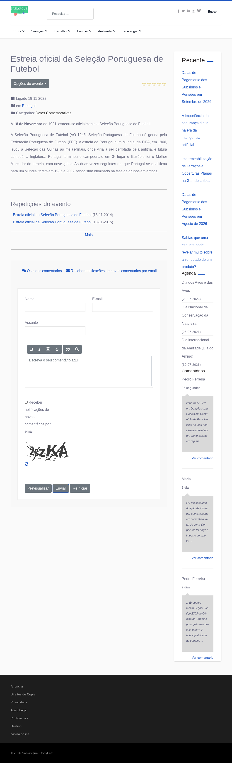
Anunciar (17, 686)
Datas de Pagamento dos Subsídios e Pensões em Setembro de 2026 (196, 87)
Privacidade (19, 702)
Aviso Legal (19, 710)
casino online (20, 734)
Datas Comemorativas (53, 113)
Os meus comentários (44, 271)
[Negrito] (31, 349)
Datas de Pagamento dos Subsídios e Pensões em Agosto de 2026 (194, 209)
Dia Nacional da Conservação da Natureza (195, 315)
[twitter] (183, 11)
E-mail (97, 299)
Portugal (29, 106)
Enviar (61, 488)
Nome (29, 299)
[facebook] (178, 11)
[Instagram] (193, 11)
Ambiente (105, 31)
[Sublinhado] (48, 349)
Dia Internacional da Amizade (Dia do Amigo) (197, 348)
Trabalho (60, 31)
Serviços (37, 31)
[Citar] (67, 349)
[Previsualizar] (77, 349)
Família (82, 31)
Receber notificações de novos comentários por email (113, 271)
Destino (16, 726)
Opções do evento (29, 83)
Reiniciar (80, 488)
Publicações (19, 718)
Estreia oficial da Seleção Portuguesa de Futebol (52, 215)
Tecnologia (130, 31)
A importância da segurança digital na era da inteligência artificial (195, 130)
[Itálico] (40, 349)
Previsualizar (38, 488)
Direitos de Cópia (23, 694)
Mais (89, 235)
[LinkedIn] (188, 11)
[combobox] (70, 14)
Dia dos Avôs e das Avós (197, 286)
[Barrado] (57, 349)
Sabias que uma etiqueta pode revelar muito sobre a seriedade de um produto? (197, 252)
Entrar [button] (212, 11)
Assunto (31, 322)
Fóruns (16, 31)
